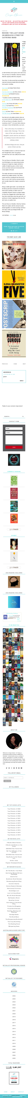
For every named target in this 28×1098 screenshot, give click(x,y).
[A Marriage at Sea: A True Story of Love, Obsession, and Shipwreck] (10, 675)
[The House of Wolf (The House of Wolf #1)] (13, 688)
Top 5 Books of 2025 (14, 809)
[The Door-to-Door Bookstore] (4, 724)
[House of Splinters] (7, 702)
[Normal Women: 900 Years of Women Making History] (15, 661)
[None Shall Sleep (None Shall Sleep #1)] (15, 657)
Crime (5, 226)
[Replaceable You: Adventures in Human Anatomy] (10, 697)
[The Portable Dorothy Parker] (7, 688)
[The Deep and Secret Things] (4, 679)
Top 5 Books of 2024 (14, 811)
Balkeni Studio (7, 1096)
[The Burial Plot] (10, 710)
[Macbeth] (21, 675)
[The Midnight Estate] (15, 630)
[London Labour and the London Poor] (4, 644)
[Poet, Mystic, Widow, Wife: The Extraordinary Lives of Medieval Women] (14, 493)
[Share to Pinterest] (16, 231)
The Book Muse (14, 917)
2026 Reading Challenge (12, 613)
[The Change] (4, 688)
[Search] (23, 416)
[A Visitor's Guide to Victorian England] (7, 644)
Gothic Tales (14, 860)
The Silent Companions (7, 107)
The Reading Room (14, 924)
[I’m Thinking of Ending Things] (10, 670)
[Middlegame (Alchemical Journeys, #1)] (15, 670)
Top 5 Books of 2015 (14, 832)
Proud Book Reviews (14, 908)
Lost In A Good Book (14, 893)
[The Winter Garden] (18, 706)
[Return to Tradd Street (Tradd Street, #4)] (15, 693)
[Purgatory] (15, 684)
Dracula (4, 111)
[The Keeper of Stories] (13, 702)
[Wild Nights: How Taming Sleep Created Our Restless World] (4, 693)
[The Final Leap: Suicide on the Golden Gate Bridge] (10, 661)
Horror (11, 228)
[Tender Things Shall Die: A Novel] (10, 693)
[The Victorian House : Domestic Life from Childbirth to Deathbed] (18, 684)
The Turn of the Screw (7, 91)
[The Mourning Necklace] (7, 648)
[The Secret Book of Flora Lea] (10, 719)
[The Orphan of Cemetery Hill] (4, 666)
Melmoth (4, 105)
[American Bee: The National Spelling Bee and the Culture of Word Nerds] (21, 653)
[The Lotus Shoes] (18, 693)
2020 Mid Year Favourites (14, 848)
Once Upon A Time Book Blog (14, 903)
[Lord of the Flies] (18, 702)
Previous (5, 363)
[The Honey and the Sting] (7, 630)
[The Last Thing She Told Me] (13, 644)
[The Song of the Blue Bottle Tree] (10, 644)
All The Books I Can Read (14, 870)
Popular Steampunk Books (14, 862)
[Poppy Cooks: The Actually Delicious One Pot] (14, 518)
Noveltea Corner (14, 900)
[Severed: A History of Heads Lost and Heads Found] (7, 657)
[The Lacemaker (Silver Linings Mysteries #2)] (13, 657)
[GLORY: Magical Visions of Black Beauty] (15, 697)
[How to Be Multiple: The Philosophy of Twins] (18, 697)
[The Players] (18, 635)
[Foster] (10, 639)
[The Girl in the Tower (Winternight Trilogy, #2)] (7, 670)
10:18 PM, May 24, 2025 (9, 374)
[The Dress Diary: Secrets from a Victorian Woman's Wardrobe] (21, 639)
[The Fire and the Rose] (10, 653)
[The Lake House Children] (21, 648)
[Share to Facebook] (11, 231)
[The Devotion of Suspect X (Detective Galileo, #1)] (10, 648)
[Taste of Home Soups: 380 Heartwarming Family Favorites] (7, 697)
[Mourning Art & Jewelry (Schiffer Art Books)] (21, 710)
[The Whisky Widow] (4, 661)
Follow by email (14, 773)
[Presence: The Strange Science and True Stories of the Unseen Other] (7, 679)
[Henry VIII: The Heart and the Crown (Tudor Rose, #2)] (21, 697)
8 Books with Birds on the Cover (14, 845)
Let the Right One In (7, 99)
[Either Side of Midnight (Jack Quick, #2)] (10, 679)
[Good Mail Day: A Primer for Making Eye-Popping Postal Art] (7, 652)
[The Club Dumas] (7, 635)
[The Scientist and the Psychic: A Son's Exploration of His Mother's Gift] (15, 679)
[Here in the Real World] (21, 679)
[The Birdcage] (15, 710)
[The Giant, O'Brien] (15, 675)
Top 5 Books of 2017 (14, 827)
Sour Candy (5, 88)
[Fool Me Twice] (4, 657)
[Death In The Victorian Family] (13, 670)
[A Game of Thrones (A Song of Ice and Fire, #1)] (21, 630)
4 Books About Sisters (14, 842)
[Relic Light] (4, 706)
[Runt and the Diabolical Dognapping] (15, 648)
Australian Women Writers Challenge (14, 873)
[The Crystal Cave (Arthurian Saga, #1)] (13, 653)
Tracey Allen (11, 615)
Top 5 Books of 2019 (14, 823)
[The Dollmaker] (13, 666)
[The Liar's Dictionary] (21, 684)
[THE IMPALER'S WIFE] (18, 639)
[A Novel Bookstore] (15, 688)
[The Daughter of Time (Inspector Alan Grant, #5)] (4, 648)
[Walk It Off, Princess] (7, 706)
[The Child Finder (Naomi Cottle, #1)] (10, 630)
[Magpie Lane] (18, 670)
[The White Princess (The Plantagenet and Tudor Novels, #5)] (21, 635)
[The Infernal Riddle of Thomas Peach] (15, 702)
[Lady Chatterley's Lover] (13, 710)
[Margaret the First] (14, 544)
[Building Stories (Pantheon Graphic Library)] (21, 661)
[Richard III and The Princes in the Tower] (4, 639)
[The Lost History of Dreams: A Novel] (15, 719)
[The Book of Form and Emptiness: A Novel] (21, 644)
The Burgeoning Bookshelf (14, 919)
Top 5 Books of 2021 (14, 818)
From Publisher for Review (16, 226)
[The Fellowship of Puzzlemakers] (13, 697)
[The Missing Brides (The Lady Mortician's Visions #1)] (21, 693)
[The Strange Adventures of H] (13, 661)
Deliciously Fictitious (14, 888)
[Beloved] (18, 719)
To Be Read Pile (14, 625)
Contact (21, 1091)
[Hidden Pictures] (7, 719)
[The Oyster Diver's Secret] (18, 657)
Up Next (14, 535)
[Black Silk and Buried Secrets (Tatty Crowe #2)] (13, 648)
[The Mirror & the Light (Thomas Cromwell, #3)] (14, 506)
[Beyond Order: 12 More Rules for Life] (10, 702)
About (13, 1091)
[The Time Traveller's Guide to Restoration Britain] (21, 715)
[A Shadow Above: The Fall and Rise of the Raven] (18, 675)
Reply (22, 380)
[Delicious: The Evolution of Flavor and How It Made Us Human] (21, 706)
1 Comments (14, 223)
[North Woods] (21, 719)
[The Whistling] (4, 710)
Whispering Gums (14, 926)
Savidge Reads (14, 914)
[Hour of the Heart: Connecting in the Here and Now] (4, 715)
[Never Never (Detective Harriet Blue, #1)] (13, 684)
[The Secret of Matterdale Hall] (7, 715)
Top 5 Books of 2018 (14, 825)
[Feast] (18, 715)
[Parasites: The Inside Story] (13, 706)
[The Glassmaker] (10, 724)
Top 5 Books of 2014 (14, 835)
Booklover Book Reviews (14, 879)
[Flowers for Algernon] (15, 635)
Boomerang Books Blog (14, 881)
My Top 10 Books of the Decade (14, 851)
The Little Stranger (6, 113)
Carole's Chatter (14, 883)
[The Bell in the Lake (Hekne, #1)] (15, 644)
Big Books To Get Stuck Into (14, 857)
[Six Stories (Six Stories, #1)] (7, 666)
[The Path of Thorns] (15, 715)
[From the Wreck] (10, 684)
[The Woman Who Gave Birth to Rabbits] (13, 715)
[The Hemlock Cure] (13, 675)
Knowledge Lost (14, 890)
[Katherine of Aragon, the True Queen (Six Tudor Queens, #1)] (7, 675)
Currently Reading (14, 471)
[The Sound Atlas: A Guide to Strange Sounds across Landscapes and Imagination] (13, 635)
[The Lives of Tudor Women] (21, 666)
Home (15, 363)
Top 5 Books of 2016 (14, 830)
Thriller (16, 228)
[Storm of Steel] (13, 630)
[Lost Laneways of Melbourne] (13, 693)
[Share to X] (13, 231)
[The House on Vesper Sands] (4, 630)
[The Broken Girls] (4, 719)
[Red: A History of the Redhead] (7, 710)
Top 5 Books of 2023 (14, 813)
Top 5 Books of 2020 (14, 820)
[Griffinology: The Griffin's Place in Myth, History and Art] (13, 719)
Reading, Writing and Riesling (14, 911)
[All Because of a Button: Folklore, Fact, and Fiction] (4, 635)
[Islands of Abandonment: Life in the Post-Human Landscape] (21, 688)
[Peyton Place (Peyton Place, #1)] (10, 666)
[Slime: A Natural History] (14, 480)
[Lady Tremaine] (4, 675)
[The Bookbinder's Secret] (21, 670)
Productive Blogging (14, 906)
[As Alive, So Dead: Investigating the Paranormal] (18, 679)
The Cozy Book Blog (14, 921)
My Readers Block (14, 898)
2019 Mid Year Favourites (14, 854)
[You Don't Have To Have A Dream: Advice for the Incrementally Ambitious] (14, 557)
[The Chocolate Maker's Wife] (10, 706)
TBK (23, 1096)
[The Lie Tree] (7, 693)
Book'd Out (14, 876)
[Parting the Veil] (7, 684)
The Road (4, 103)
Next (24, 363)
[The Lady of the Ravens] (18, 661)
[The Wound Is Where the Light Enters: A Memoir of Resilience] (21, 702)
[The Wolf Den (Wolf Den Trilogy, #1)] (18, 710)
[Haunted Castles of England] (10, 657)
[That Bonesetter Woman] (10, 715)
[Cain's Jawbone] (13, 639)
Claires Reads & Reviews (14, 886)
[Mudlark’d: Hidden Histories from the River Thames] (10, 688)
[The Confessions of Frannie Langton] (18, 644)
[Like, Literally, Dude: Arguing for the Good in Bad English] (7, 661)
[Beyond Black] (18, 630)
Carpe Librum (15, 1095)
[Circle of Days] (21, 657)
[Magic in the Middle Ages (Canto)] (15, 706)
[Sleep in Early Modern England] (4, 702)
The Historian (5, 93)
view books (19, 620)
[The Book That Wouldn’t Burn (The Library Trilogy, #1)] (4, 653)
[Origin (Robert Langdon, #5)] (15, 639)
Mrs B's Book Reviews (14, 895)
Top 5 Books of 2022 (14, 816)
